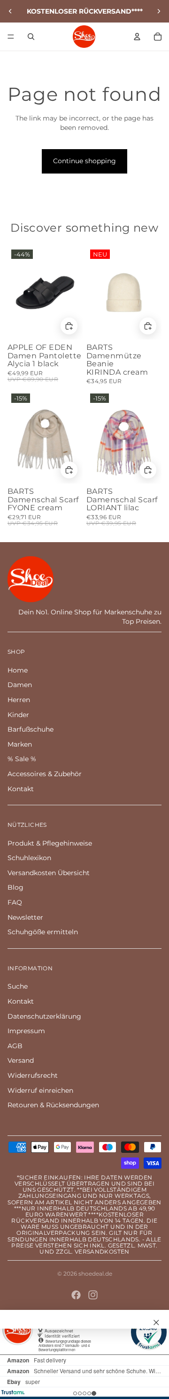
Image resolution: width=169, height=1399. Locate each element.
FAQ (15, 902)
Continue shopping (84, 161)
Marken (20, 744)
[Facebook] (76, 1295)
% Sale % (22, 759)
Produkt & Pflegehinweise (50, 843)
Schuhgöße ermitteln (43, 932)
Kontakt (21, 789)
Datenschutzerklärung (44, 1016)
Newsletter (25, 917)
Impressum (26, 1031)
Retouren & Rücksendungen (53, 1105)
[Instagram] (93, 1295)
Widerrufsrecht (33, 1075)
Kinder (18, 715)
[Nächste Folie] (158, 11)
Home (18, 670)
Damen (20, 685)
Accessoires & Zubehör (45, 774)
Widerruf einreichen (40, 1090)
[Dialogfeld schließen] (156, 1322)
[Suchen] (31, 36)
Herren (19, 700)
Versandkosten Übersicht (49, 873)
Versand (21, 1060)
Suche (18, 986)
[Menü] (11, 36)
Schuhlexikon (29, 858)
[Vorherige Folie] (10, 11)
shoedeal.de (95, 1273)
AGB (15, 1046)
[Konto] (137, 36)
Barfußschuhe (31, 729)
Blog (15, 887)
